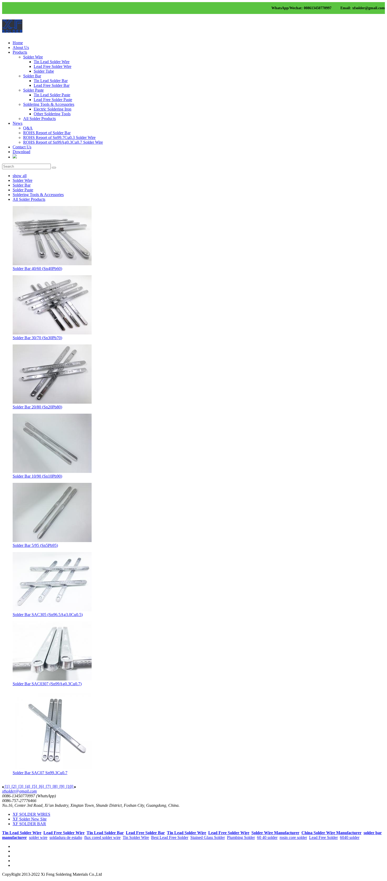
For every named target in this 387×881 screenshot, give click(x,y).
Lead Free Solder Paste (53, 99)
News (17, 123)
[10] (69, 786)
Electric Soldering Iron (52, 109)
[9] (61, 786)
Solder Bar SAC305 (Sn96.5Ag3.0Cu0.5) (48, 614)
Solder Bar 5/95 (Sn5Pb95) (35, 545)
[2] (14, 786)
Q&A (28, 128)
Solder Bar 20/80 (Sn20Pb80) (37, 407)
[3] (20, 786)
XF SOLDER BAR (29, 824)
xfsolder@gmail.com (19, 791)
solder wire (38, 837)
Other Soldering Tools (52, 114)
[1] (7, 786)
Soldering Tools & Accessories (48, 104)
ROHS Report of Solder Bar (47, 133)
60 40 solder (267, 837)
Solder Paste (33, 90)
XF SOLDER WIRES (31, 814)
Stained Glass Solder (207, 837)
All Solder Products (39, 118)
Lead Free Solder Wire (52, 66)
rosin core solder (293, 837)
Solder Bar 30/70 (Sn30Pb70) (37, 338)
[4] (27, 786)
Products (20, 52)
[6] (41, 786)
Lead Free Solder (323, 837)
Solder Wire (33, 57)
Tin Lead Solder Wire (52, 61)
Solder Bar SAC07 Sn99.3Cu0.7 (40, 772)
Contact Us (22, 147)
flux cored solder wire (102, 837)
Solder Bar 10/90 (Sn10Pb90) (37, 476)
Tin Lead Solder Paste (52, 95)
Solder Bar (32, 76)
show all (20, 175)
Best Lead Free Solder (169, 837)
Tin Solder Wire (136, 837)
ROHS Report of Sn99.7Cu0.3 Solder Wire (59, 137)
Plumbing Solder (241, 837)
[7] (48, 786)
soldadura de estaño (65, 837)
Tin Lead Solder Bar (51, 80)
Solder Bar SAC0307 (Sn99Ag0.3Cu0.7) (47, 684)
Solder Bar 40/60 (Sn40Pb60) (37, 268)
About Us (21, 47)
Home (18, 43)
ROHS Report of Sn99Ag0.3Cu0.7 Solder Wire (63, 142)
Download (21, 151)
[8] (55, 786)
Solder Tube (44, 71)
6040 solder (349, 837)
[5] (34, 786)
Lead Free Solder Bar (52, 85)
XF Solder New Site (30, 819)
